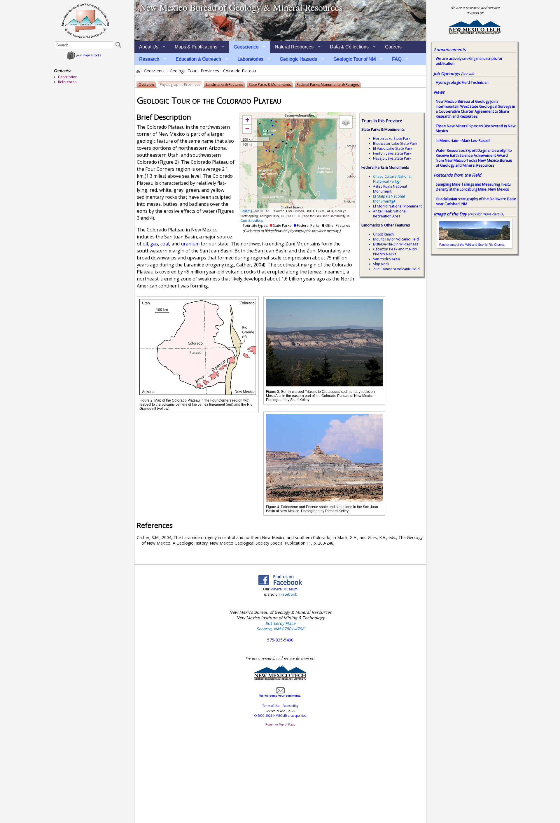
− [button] (247, 128)
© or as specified (280, 716)
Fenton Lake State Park (392, 153)
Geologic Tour (183, 71)
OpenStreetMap (252, 220)
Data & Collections (349, 46)
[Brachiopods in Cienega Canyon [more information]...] (280, 20)
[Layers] (346, 122)
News (439, 92)
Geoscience (246, 46)
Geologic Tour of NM (354, 59)
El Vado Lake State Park (392, 148)
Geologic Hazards (298, 59)
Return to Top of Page (280, 724)
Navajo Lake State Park (392, 158)
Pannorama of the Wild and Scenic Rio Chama (471, 244)
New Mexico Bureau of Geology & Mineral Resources (241, 7)
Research (149, 59)
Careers (393, 46)
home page (85, 20)
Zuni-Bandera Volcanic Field (396, 268)
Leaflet (245, 210)
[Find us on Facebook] (280, 583)
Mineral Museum (284, 589)
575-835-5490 (280, 640)
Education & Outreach (198, 59)
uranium (190, 243)
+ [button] (247, 119)
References (67, 81)
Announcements (450, 49)
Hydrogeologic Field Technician (462, 82)
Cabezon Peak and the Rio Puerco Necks (395, 252)
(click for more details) (486, 214)
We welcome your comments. (280, 695)
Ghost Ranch (383, 234)
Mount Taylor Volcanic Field (396, 239)
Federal (328, 84)
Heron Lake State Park (391, 138)
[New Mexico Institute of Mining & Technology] (280, 678)
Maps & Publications (196, 46)
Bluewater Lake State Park (395, 143)
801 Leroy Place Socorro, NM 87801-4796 (280, 626)
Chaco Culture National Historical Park (392, 179)
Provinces (210, 71)
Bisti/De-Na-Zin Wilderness (395, 244)
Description (67, 76)
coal (164, 243)
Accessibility (290, 706)
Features (224, 84)
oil (145, 243)
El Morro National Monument (397, 206)
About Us (148, 46)
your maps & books (88, 55)
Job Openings (454, 73)
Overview (146, 84)
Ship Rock (381, 263)
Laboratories (250, 59)
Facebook (289, 594)
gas (154, 243)
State (270, 84)
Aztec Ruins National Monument (390, 189)
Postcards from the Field (457, 175)
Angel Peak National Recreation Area (390, 214)
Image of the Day (450, 214)
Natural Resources (294, 46)
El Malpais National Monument (389, 199)
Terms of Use (270, 706)
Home (138, 71)
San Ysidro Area (386, 259)
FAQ (396, 59)
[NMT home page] (475, 33)
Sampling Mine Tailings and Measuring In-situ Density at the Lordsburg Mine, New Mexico (473, 187)
